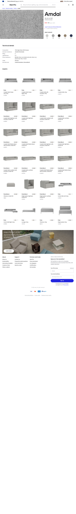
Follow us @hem (6, 267)
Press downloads (34, 261)
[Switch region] (4, 1)
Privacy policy (66, 284)
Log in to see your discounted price (53, 27)
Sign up (16, 1)
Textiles (15, 8)
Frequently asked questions (21, 261)
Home (3, 8)
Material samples (9, 8)
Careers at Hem (6, 265)
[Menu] (3, 5)
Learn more (9, 251)
